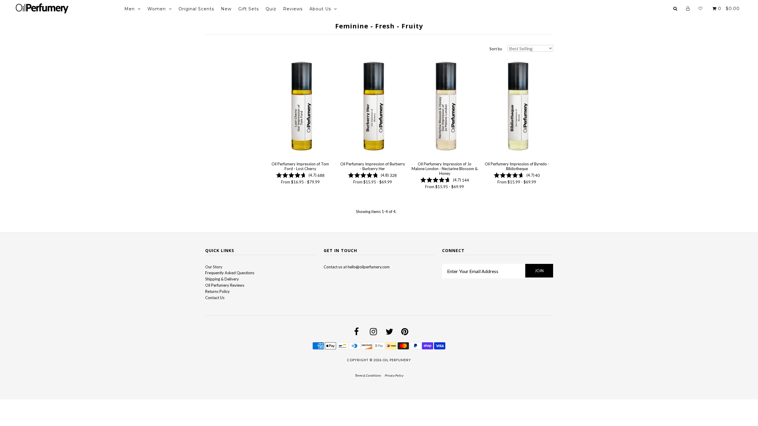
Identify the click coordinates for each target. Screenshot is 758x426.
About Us (320, 9)
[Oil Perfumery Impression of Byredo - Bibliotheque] (517, 106)
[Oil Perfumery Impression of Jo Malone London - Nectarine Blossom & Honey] (445, 106)
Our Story (213, 266)
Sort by (495, 48)
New (226, 9)
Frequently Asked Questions (229, 272)
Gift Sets (248, 9)
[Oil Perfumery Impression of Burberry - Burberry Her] (372, 106)
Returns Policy (217, 291)
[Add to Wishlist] (271, 60)
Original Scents (196, 9)
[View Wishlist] (700, 8)
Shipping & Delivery (222, 279)
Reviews (293, 9)
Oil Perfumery (397, 360)
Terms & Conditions (368, 375)
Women (156, 9)
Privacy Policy (394, 375)
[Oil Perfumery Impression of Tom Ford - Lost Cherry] (300, 106)
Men (129, 9)
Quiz (271, 9)
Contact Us (214, 297)
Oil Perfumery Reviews (224, 285)
